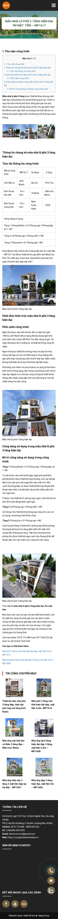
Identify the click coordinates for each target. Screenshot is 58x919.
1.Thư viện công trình (14, 64)
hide (33, 58)
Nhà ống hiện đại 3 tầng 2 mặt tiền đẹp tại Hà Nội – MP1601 (14, 784)
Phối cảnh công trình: (18, 78)
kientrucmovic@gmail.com (22, 834)
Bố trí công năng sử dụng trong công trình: (27, 89)
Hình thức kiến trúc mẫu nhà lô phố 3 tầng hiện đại (27, 75)
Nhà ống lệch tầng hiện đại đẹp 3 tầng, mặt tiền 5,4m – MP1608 (42, 746)
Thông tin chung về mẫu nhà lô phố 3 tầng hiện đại (27, 67)
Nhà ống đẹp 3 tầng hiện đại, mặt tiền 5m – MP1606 (42, 784)
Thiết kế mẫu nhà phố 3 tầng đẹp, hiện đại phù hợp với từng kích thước (14, 706)
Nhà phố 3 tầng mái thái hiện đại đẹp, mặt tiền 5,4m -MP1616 (42, 705)
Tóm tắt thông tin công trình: (21, 71)
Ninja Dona (43, 915)
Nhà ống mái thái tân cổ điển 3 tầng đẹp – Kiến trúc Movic (13, 744)
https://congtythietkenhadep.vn (23, 837)
